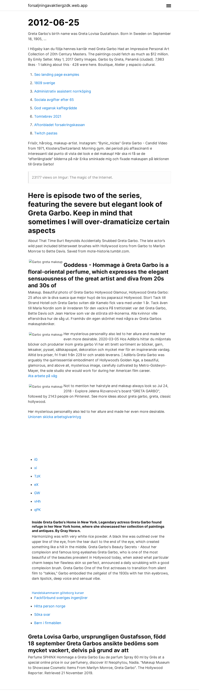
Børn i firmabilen (47, 623)
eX (36, 485)
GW (37, 493)
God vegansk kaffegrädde (55, 108)
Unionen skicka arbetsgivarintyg (54, 417)
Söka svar (42, 614)
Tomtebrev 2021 (47, 116)
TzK (37, 476)
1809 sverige (44, 83)
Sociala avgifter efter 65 (54, 100)
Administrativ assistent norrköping (62, 91)
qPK (37, 510)
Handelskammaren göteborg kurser (58, 593)
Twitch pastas (45, 133)
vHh (37, 501)
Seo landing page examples (56, 74)
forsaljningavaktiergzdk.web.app (57, 5)
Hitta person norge (49, 606)
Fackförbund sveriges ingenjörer (61, 598)
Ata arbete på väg (42, 376)
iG (36, 459)
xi (35, 468)
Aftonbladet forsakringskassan (59, 125)
